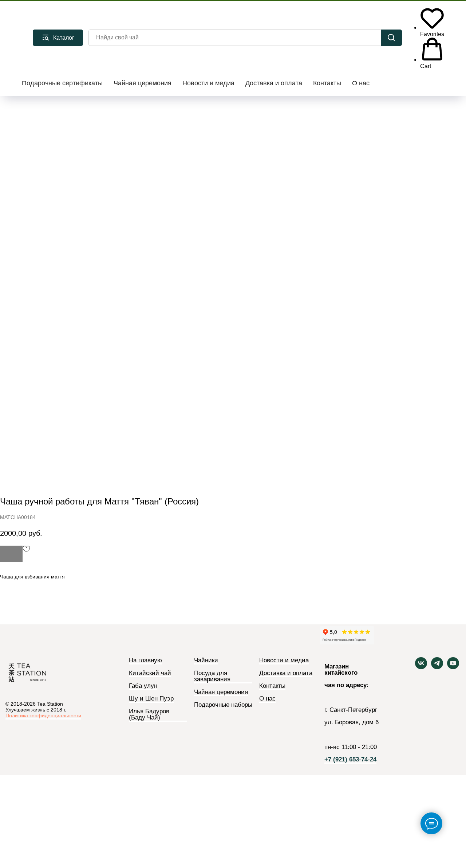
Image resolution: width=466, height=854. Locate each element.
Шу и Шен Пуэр (151, 698)
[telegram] (437, 667)
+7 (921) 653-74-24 (350, 759)
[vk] (421, 667)
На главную (145, 660)
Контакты (327, 83)
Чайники (206, 660)
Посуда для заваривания (212, 676)
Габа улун (143, 686)
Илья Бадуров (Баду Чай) (149, 714)
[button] (432, 21)
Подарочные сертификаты (62, 83)
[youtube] (453, 667)
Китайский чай (150, 673)
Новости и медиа (208, 83)
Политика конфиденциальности (43, 715)
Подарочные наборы (223, 705)
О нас (361, 83)
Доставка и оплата (273, 83)
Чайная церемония (142, 83)
